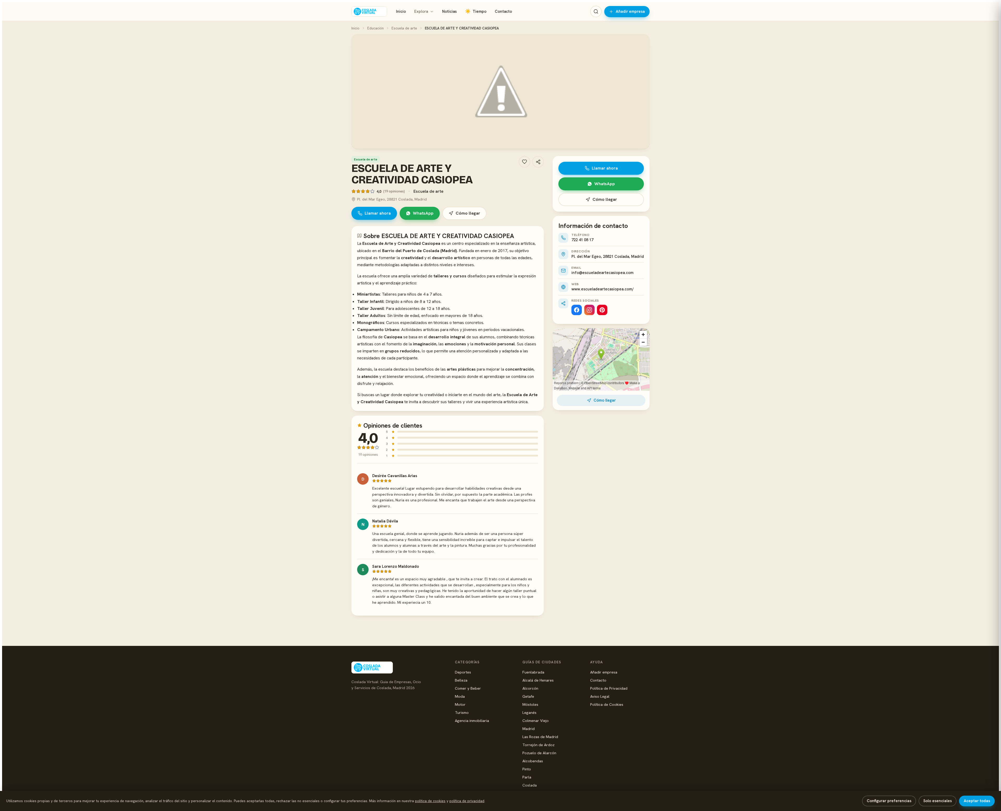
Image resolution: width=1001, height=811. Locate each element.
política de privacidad (466, 800)
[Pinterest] (602, 310)
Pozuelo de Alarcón (539, 752)
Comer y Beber (468, 688)
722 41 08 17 (582, 239)
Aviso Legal (599, 696)
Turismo (462, 712)
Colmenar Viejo (535, 720)
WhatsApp (423, 213)
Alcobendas (532, 760)
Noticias (449, 11)
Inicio (401, 11)
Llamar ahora (378, 213)
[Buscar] (596, 11)
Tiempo (475, 11)
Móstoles (530, 704)
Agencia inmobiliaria (472, 720)
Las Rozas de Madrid (540, 736)
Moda (460, 696)
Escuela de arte (404, 28)
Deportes (463, 672)
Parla (526, 777)
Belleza (461, 680)
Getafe (528, 696)
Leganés (529, 712)
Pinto (526, 768)
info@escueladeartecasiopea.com (602, 272)
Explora (421, 11)
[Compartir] (538, 161)
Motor (460, 704)
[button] (500, 91)
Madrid (528, 728)
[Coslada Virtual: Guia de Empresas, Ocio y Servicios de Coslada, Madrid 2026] (369, 11)
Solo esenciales (937, 800)
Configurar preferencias (889, 800)
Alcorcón (530, 688)
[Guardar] (524, 161)
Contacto (503, 11)
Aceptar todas (977, 800)
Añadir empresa (630, 11)
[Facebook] (576, 310)
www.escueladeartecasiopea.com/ (602, 289)
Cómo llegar (468, 213)
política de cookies (430, 800)
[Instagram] (589, 310)
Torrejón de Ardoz (538, 744)
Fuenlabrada (533, 672)
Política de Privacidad (608, 688)
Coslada (529, 785)
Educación (375, 28)
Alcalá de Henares (538, 680)
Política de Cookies (606, 704)
